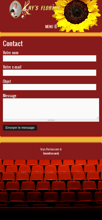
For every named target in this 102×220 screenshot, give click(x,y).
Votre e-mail (13, 67)
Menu (49, 26)
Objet (8, 81)
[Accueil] (34, 17)
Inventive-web (51, 153)
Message (11, 95)
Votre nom (12, 52)
